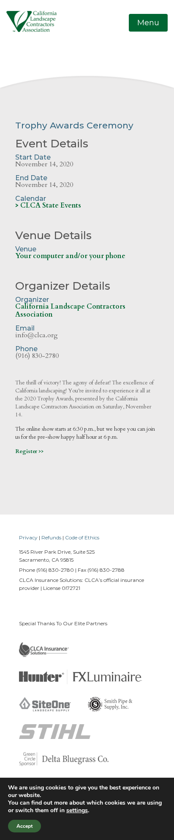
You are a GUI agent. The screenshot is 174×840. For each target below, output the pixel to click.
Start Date (33, 157)
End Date (31, 178)
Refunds (51, 537)
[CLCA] (31, 21)
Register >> (29, 451)
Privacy (28, 537)
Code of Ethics (82, 537)
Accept (24, 826)
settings (77, 810)
